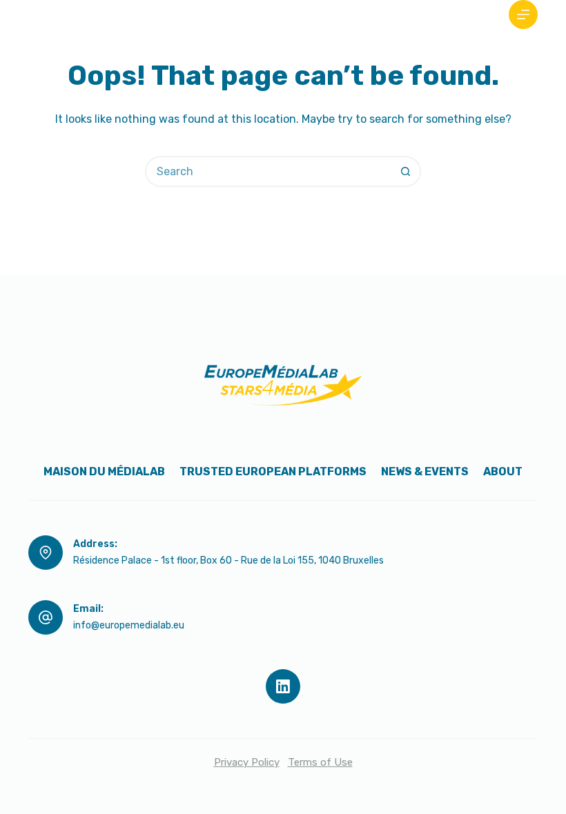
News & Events (425, 471)
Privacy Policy (247, 762)
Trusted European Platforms (273, 471)
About (503, 471)
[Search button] (405, 171)
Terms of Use (320, 762)
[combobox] (268, 171)
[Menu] (523, 14)
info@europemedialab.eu (128, 625)
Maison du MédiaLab (104, 471)
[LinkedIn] (283, 686)
